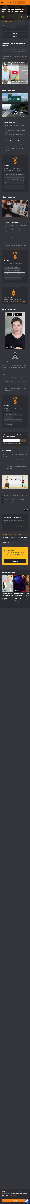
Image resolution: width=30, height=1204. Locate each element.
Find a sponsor (8, 424)
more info (13, 1195)
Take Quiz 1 (15, 29)
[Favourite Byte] (22, 26)
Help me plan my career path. (12, 267)
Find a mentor (8, 417)
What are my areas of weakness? (13, 279)
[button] (27, 1201)
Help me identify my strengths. (12, 270)
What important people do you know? (14, 182)
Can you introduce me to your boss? (13, 179)
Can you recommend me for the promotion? (14, 186)
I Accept (15, 1200)
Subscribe (23, 440)
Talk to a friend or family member (13, 414)
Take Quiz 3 (15, 36)
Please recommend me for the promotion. (14, 274)
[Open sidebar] (27, 2)
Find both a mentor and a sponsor (13, 421)
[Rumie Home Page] (2, 2)
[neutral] (21, 526)
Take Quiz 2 (15, 33)
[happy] (24, 526)
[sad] (17, 526)
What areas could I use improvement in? (14, 175)
